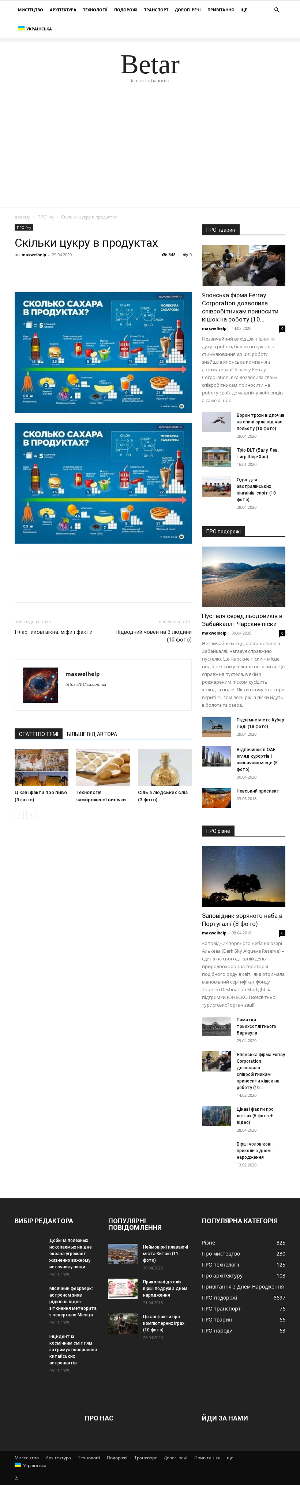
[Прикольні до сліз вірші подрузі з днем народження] (123, 1289)
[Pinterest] (55, 271)
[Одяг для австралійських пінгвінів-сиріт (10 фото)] (216, 487)
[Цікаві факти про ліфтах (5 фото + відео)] (216, 1116)
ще (243, 9)
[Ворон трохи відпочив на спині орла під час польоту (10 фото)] (216, 422)
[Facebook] (22, 271)
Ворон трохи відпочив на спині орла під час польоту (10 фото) (261, 422)
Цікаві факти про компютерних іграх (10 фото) (163, 1323)
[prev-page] (19, 814)
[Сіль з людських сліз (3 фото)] (165, 767)
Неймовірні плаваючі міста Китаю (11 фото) (165, 1254)
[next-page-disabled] (30, 814)
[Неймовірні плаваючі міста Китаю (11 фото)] (123, 1254)
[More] (89, 271)
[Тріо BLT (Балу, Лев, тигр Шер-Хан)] (216, 457)
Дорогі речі (188, 9)
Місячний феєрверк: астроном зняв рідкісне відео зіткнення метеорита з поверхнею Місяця (73, 1301)
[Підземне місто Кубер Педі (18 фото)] (216, 727)
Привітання (220, 9)
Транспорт (156, 9)
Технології (95, 9)
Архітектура (63, 9)
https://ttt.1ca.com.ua (85, 684)
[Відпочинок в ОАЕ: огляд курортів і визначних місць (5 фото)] (216, 756)
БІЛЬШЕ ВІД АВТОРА (92, 734)
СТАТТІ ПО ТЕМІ (38, 734)
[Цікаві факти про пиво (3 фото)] (41, 767)
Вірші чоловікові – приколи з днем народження (256, 1151)
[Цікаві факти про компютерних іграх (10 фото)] (123, 1323)
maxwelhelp (34, 254)
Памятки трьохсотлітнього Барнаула (256, 1026)
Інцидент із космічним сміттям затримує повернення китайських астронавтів (73, 1349)
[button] (276, 10)
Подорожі (126, 9)
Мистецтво (30, 9)
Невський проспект (258, 791)
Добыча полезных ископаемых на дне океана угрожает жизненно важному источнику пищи (70, 1253)
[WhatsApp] (72, 271)
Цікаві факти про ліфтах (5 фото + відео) (255, 1116)
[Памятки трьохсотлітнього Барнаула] (216, 1027)
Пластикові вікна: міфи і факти (54, 632)
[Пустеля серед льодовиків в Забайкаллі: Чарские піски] (243, 577)
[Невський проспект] (216, 798)
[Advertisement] (150, 152)
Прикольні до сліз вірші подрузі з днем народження (165, 1288)
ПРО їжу (45, 217)
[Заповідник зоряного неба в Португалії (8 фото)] (243, 876)
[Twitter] (38, 271)
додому (22, 217)
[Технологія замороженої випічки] (103, 767)
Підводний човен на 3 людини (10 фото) (153, 636)
